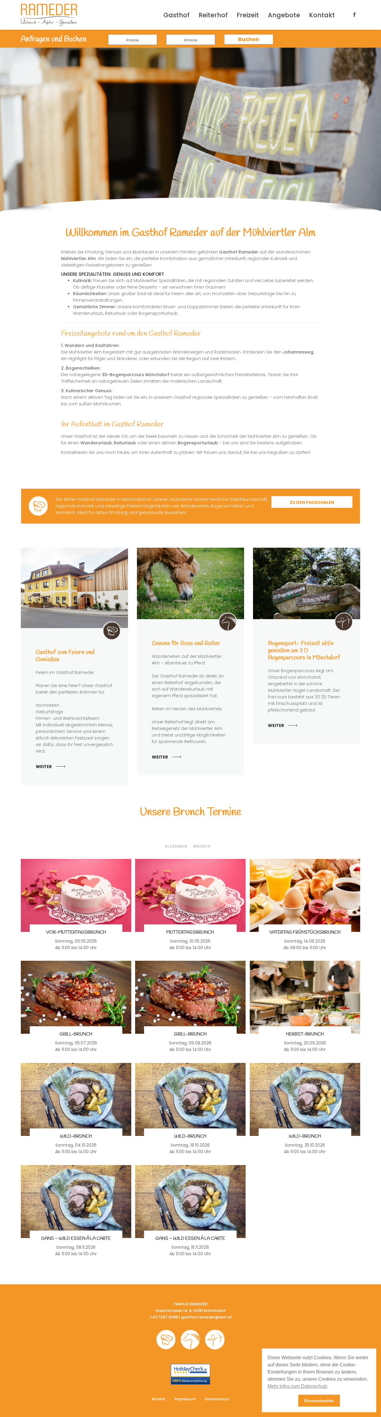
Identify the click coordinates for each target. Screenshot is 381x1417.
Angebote (284, 15)
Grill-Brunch (76, 1034)
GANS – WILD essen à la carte (76, 1239)
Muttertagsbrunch (190, 932)
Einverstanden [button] (319, 1400)
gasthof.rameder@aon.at (206, 1317)
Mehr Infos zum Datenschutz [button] (297, 1386)
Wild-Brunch (76, 1136)
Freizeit (248, 15)
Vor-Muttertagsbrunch (76, 932)
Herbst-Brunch (305, 1034)
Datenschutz (217, 1399)
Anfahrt (158, 1399)
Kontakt (322, 15)
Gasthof (176, 15)
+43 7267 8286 (163, 1317)
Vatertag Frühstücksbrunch (305, 932)
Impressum (185, 1399)
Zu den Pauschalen (312, 502)
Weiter (44, 767)
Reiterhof (213, 15)
